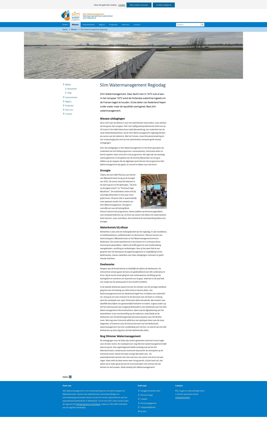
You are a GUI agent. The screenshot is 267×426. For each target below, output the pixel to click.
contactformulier (182, 397)
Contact (137, 24)
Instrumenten (89, 24)
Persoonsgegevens (148, 403)
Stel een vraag (146, 395)
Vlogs (69, 93)
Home (65, 24)
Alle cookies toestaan (139, 5)
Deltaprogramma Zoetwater (88, 404)
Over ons (125, 24)
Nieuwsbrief (72, 89)
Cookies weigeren (163, 5)
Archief (143, 411)
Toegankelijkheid (147, 407)
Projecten (113, 24)
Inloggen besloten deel (150, 391)
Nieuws (75, 24)
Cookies (121, 5)
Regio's (102, 24)
